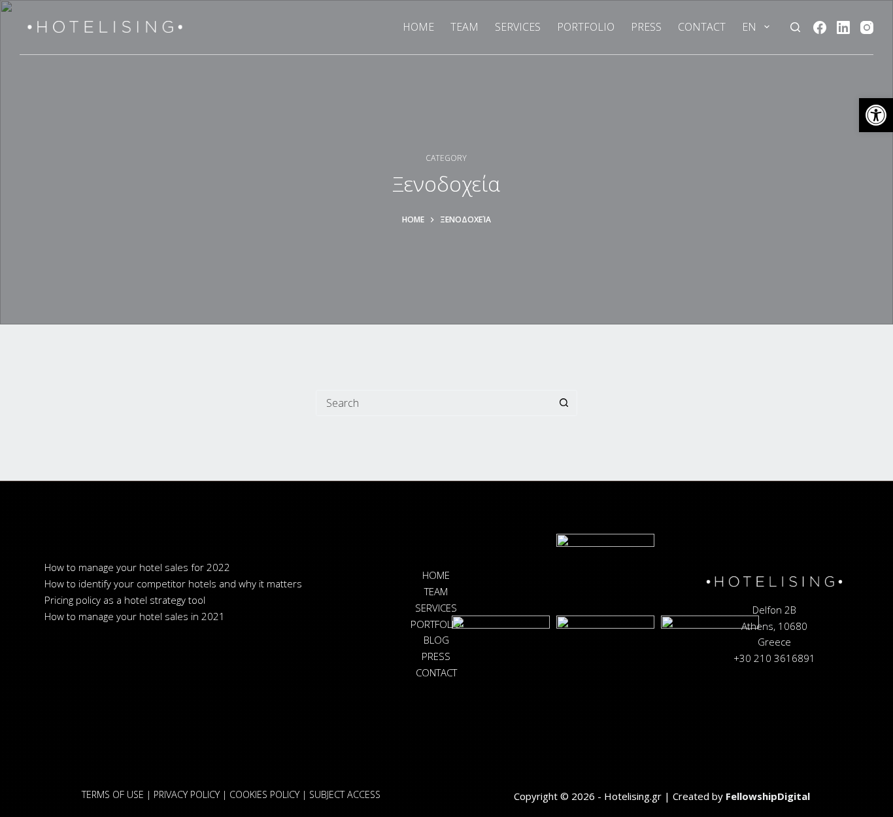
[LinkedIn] (843, 27)
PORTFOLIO (586, 27)
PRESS (646, 27)
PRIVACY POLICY (187, 794)
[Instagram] (866, 27)
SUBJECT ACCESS (344, 794)
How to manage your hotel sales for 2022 (137, 567)
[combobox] (434, 403)
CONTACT (702, 27)
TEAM (464, 27)
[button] (876, 115)
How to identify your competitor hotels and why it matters (173, 583)
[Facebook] (819, 27)
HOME (418, 27)
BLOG (436, 639)
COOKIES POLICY (264, 794)
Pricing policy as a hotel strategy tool (124, 599)
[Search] (795, 27)
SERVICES (518, 27)
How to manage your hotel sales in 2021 (134, 616)
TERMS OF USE (113, 794)
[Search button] (564, 403)
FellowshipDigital (768, 796)
